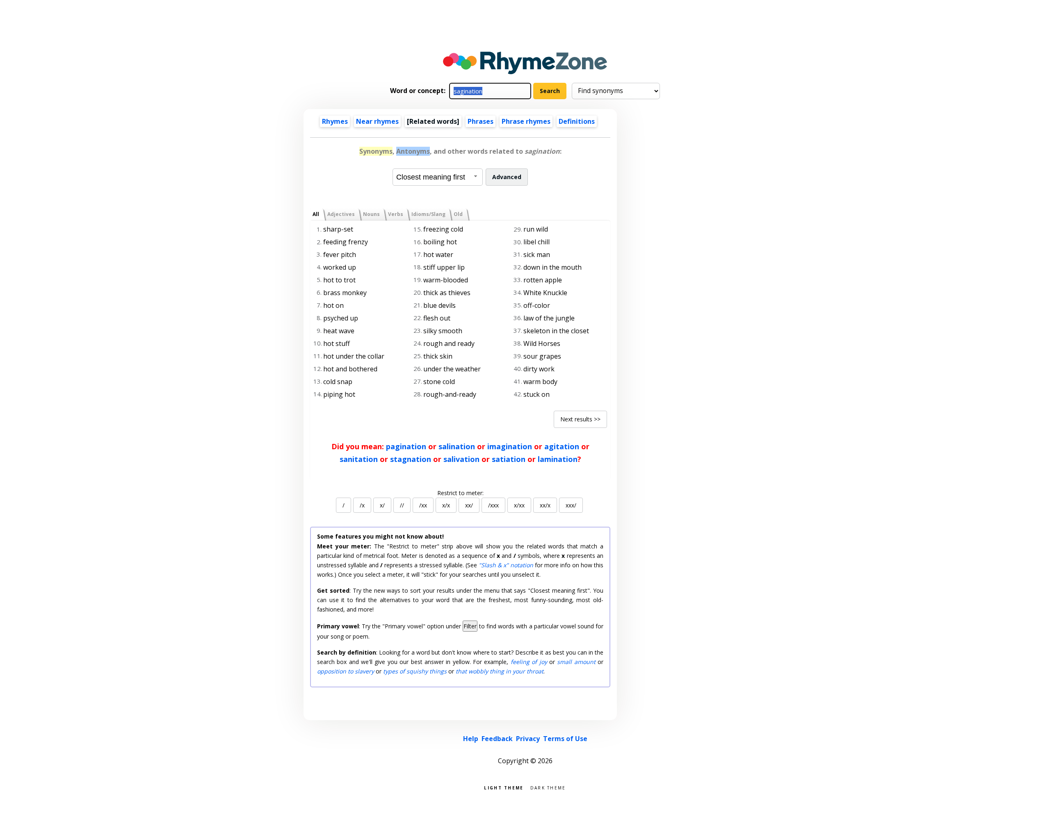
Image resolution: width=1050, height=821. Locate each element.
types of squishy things (415, 671)
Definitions (577, 121)
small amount (576, 662)
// (402, 505)
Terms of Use (565, 738)
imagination (509, 446)
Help (470, 738)
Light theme (503, 787)
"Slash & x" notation (506, 565)
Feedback (497, 738)
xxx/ (571, 505)
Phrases (480, 121)
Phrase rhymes (526, 121)
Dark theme (548, 787)
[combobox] (438, 177)
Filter (470, 626)
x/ (382, 505)
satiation (508, 459)
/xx (423, 505)
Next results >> (580, 419)
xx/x (545, 505)
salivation (461, 459)
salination (456, 446)
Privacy (528, 738)
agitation (561, 446)
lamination (558, 459)
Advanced (506, 177)
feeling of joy (529, 662)
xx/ (469, 505)
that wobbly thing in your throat (499, 671)
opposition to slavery (345, 671)
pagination (406, 446)
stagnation (410, 459)
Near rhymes (377, 121)
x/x (446, 505)
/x (362, 505)
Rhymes (335, 121)
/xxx (493, 505)
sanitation (359, 459)
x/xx (519, 505)
